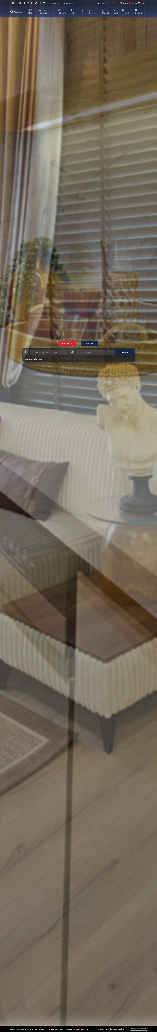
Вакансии (140, 13)
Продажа (67, 343)
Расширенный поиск (32, 359)
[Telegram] (25, 3)
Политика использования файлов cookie (104, 1029)
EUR (114, 3)
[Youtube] (21, 3)
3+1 (96, 13)
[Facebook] (14, 3)
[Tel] (37, 3)
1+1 (83, 13)
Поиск (124, 352)
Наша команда (43, 11)
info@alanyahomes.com (61, 3)
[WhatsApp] (17, 3)
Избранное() (104, 3)
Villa (116, 13)
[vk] (41, 3)
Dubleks (106, 13)
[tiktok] (45, 3)
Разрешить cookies (138, 1029)
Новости (61, 13)
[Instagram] (33, 3)
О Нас (30, 11)
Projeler (74, 13)
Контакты (126, 13)
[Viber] (29, 3)
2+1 (90, 13)
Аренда (90, 343)
